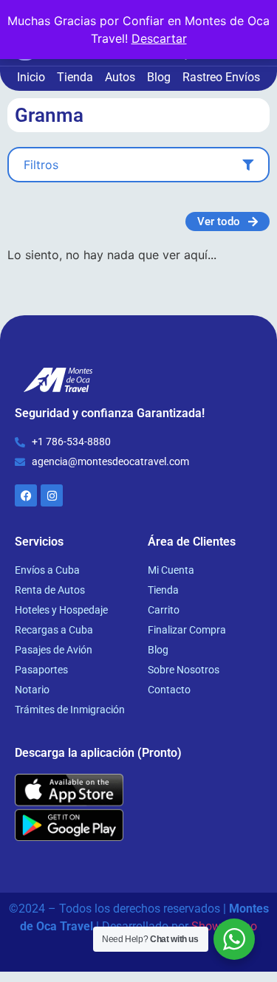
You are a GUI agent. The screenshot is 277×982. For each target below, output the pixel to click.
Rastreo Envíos (221, 77)
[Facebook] (26, 495)
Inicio (31, 77)
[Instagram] (52, 495)
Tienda (75, 77)
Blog (159, 77)
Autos (120, 77)
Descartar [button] (159, 38)
